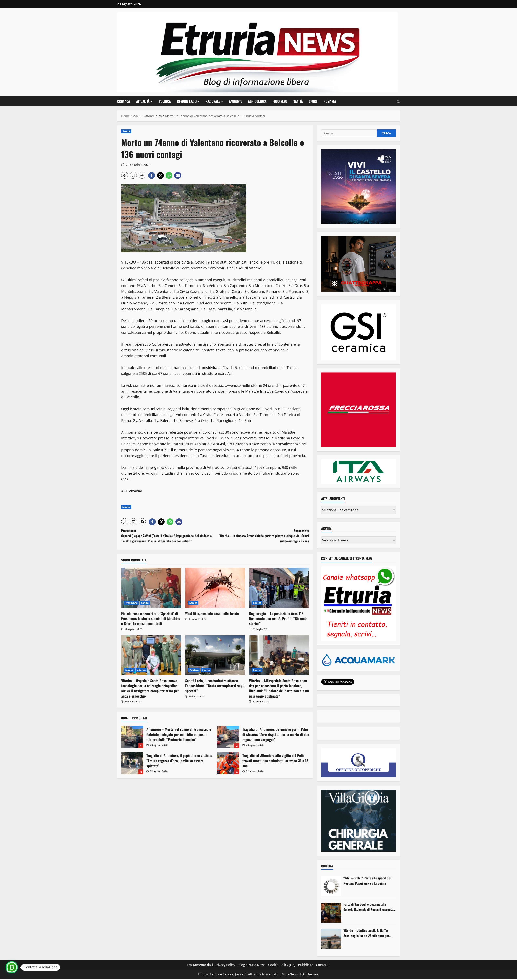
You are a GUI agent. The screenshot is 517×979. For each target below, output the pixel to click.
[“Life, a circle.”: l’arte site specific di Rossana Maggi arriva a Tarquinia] (331, 886)
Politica (165, 101)
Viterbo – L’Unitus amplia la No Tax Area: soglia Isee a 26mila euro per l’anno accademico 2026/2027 (366, 933)
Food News (280, 101)
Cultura (327, 866)
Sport (313, 101)
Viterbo (141, 670)
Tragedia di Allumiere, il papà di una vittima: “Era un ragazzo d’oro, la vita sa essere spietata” (132, 763)
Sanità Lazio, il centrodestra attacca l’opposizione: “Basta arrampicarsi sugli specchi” (214, 685)
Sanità (298, 101)
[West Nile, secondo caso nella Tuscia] (215, 588)
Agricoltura (257, 101)
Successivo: (264, 535)
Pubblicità (305, 965)
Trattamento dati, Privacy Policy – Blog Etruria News (226, 965)
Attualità (143, 101)
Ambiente (235, 101)
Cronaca (123, 101)
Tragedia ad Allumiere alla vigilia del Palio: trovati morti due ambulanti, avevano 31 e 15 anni (228, 763)
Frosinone (131, 603)
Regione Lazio (187, 101)
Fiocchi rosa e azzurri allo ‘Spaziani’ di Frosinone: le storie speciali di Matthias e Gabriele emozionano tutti (150, 618)
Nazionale (213, 101)
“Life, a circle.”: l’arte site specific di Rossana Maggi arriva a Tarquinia (367, 880)
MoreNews (290, 974)
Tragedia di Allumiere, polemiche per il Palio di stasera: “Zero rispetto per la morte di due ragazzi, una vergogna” (228, 737)
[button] (398, 101)
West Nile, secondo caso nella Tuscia (212, 613)
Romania (330, 101)
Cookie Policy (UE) (281, 965)
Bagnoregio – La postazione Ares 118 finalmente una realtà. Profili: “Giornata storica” (278, 618)
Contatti (322, 965)
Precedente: (166, 535)
